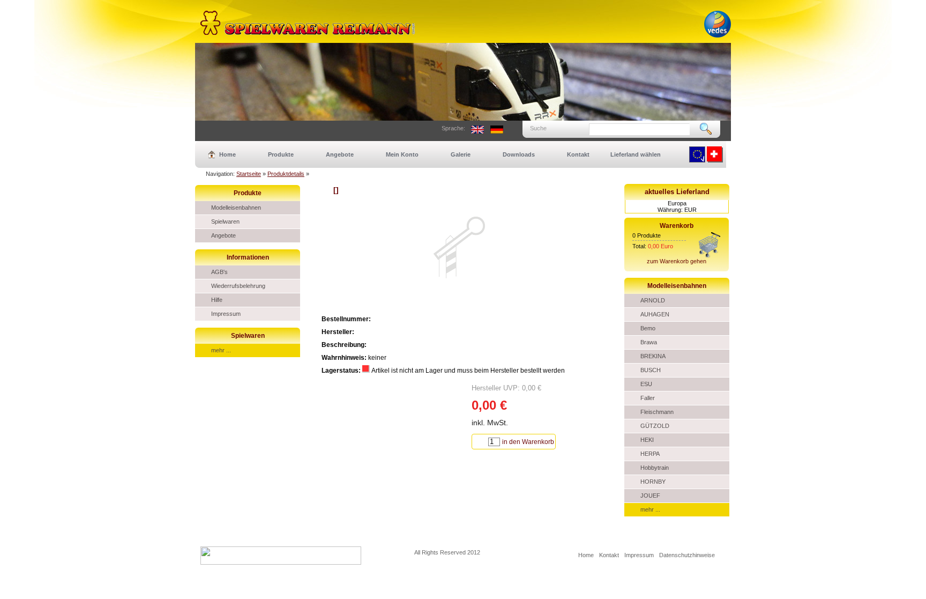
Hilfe (216, 300)
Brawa (648, 342)
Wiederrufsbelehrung (238, 286)
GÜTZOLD (654, 426)
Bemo (647, 328)
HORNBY (653, 481)
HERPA (650, 453)
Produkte (281, 154)
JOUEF (650, 495)
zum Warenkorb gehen (676, 261)
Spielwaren (225, 221)
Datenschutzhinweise (687, 555)
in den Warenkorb (528, 442)
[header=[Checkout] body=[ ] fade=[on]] (709, 256)
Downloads (519, 154)
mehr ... (221, 350)
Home (227, 154)
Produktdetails (285, 174)
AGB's (219, 272)
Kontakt (578, 154)
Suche (538, 128)
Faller (647, 398)
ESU (646, 384)
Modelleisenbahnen (236, 207)
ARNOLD (652, 300)
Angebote (340, 154)
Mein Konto (402, 154)
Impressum (226, 313)
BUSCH (650, 370)
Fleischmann (657, 412)
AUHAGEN (654, 314)
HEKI (647, 440)
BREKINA (653, 356)
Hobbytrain (654, 467)
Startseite (248, 174)
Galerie (461, 154)
